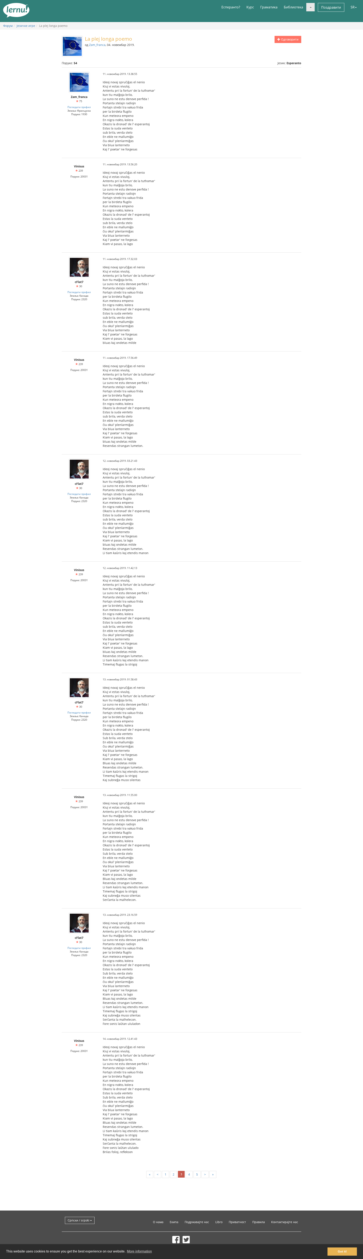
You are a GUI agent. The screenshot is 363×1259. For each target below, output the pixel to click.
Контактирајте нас (284, 1222)
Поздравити (331, 7)
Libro (218, 1222)
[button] (310, 7)
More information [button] (139, 1251)
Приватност (237, 1222)
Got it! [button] (342, 1251)
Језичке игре (26, 26)
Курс (250, 7)
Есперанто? (230, 7)
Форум (8, 26)
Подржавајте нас (197, 1222)
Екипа (174, 1222)
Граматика (269, 7)
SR (353, 7)
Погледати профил (79, 107)
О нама (158, 1222)
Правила (258, 1222)
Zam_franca (97, 45)
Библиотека (293, 7)
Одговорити (289, 39)
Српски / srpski (79, 1220)
